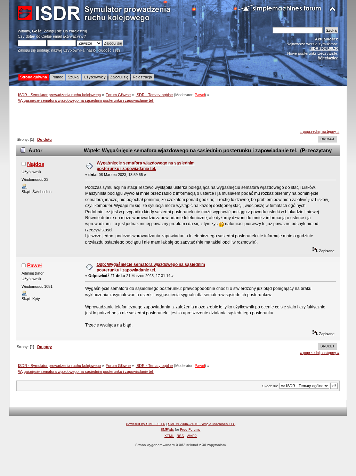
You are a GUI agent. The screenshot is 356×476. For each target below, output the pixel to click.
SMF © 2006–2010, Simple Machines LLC (201, 424)
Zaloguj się (53, 31)
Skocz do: (270, 386)
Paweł (200, 95)
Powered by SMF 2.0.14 (145, 424)
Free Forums (190, 429)
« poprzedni (309, 131)
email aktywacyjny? (69, 36)
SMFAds (167, 429)
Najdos (35, 164)
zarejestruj (78, 31)
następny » (330, 131)
